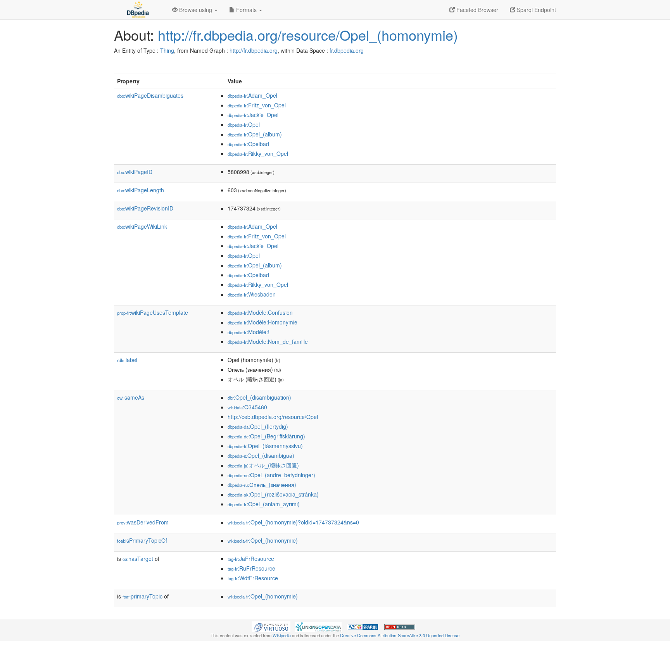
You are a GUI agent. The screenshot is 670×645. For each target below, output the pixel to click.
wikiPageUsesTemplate (152, 312)
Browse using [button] (196, 10)
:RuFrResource (251, 568)
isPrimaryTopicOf (142, 540)
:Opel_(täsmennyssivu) (265, 446)
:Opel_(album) (255, 134)
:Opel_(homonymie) (263, 540)
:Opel (244, 124)
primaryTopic (142, 596)
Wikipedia (282, 635)
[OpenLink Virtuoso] (271, 626)
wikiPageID (134, 172)
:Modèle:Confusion (260, 312)
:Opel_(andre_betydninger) (271, 475)
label (127, 360)
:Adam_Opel (252, 95)
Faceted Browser (476, 10)
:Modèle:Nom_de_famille (268, 341)
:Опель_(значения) (262, 484)
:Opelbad (248, 144)
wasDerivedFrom (143, 522)
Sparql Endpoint (535, 10)
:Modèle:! (248, 332)
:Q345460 (247, 407)
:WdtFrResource (253, 578)
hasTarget (138, 558)
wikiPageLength (140, 190)
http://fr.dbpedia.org (254, 50)
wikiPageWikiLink (142, 226)
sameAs (130, 397)
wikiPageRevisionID (145, 208)
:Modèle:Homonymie (262, 322)
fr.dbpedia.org (347, 50)
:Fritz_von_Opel (257, 105)
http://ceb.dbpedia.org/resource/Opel (273, 417)
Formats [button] (246, 10)
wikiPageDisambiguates (150, 95)
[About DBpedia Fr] (137, 9)
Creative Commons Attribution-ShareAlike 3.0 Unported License (399, 635)
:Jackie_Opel (253, 115)
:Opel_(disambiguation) (259, 397)
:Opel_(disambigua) (261, 455)
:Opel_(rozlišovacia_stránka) (273, 494)
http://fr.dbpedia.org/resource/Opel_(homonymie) (308, 35)
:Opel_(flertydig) (258, 426)
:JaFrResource (251, 558)
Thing (167, 50)
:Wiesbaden (252, 294)
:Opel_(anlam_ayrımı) (264, 504)
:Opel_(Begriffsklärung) (266, 436)
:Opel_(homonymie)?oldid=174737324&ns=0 (293, 522)
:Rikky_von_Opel (258, 153)
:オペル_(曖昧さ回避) (263, 465)
